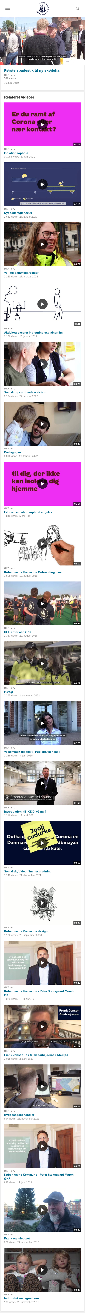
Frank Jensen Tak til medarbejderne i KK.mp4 (36, 1055)
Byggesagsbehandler (19, 1114)
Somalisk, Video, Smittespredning (28, 871)
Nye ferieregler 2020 (18, 212)
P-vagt (8, 691)
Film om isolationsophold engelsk (28, 512)
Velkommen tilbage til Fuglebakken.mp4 (32, 751)
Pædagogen (12, 452)
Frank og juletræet (17, 1238)
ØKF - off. (9, 75)
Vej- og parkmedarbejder (21, 272)
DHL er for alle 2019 (18, 632)
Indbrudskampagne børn (21, 1298)
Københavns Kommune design (26, 931)
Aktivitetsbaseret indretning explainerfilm (33, 332)
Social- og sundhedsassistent (25, 392)
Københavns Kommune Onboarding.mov (33, 572)
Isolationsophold (16, 153)
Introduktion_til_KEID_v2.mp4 (25, 811)
